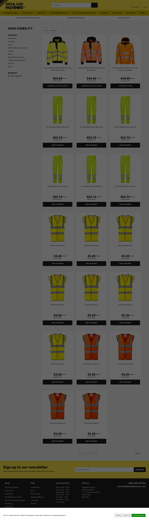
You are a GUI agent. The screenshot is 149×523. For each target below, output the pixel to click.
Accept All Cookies (138, 515)
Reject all (127, 515)
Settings (118, 515)
